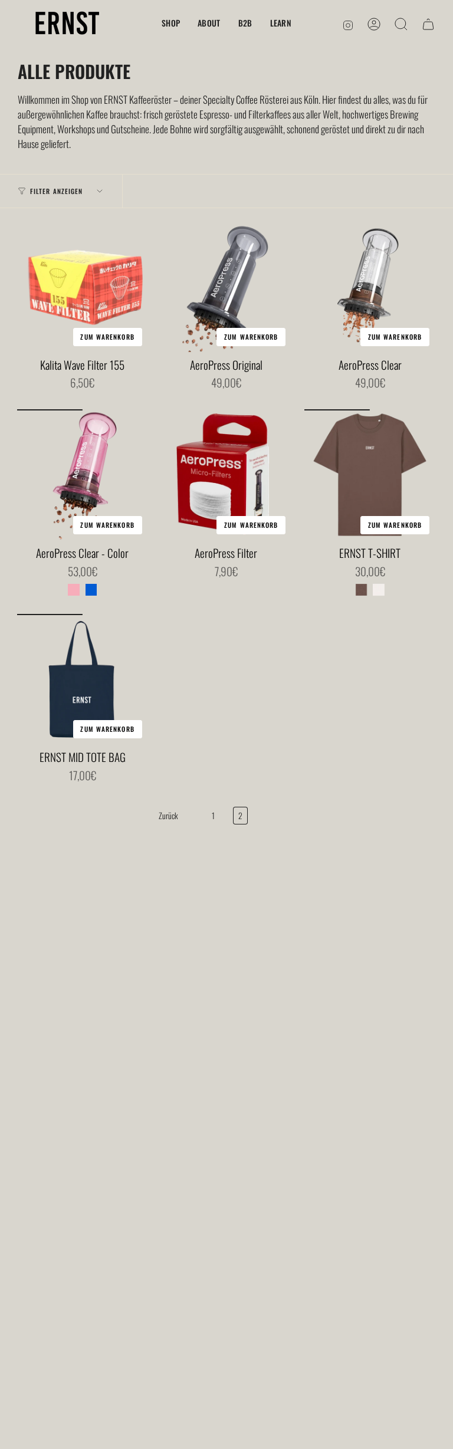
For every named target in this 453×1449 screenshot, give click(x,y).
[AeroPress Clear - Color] (82, 474)
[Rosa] (74, 590)
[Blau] (91, 590)
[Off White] (379, 590)
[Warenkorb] (428, 24)
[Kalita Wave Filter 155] (82, 286)
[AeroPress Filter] (226, 474)
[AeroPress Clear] (369, 286)
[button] (171, 24)
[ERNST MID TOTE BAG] (82, 679)
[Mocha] (361, 590)
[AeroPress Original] (226, 286)
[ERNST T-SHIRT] (369, 474)
